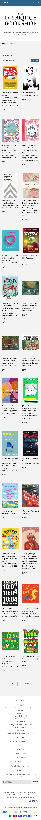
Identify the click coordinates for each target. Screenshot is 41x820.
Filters (35, 60)
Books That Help (20, 727)
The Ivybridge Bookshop (15, 807)
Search (13, 792)
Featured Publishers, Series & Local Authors (20, 733)
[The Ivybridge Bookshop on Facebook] (33, 802)
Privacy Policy (21, 792)
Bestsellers (20, 713)
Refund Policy (13, 795)
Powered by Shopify (30, 807)
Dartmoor (20, 730)
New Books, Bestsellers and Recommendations (19, 797)
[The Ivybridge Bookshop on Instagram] (37, 802)
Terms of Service (25, 795)
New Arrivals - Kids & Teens (20, 719)
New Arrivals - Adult (20, 716)
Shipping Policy (32, 792)
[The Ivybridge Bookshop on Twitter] (30, 802)
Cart (37, 3)
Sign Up (35, 782)
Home (3, 43)
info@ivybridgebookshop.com (20, 741)
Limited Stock (20, 722)
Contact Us (20, 705)
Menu (6, 3)
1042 (27, 684)
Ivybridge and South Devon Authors (20, 725)
